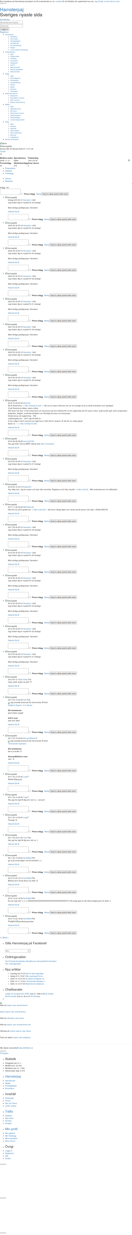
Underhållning (10, 52)
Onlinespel (14, 61)
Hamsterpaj (9, 34)
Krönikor (13, 89)
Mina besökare (11, 1138)
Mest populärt (15, 67)
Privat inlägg (29, 194)
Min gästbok (10, 1133)
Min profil (11, 1128)
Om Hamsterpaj (15, 45)
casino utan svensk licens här (19, 1024)
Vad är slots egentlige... (35, 973)
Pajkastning (14, 137)
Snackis (13, 126)
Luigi (25, 776)
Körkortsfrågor (15, 117)
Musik (12, 87)
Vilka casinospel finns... (34, 976)
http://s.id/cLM (39, 509)
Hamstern (27, 200)
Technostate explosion (17, 743)
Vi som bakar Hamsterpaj (19, 50)
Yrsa (25, 837)
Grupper (8, 1123)
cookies (59, 1)
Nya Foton (9, 1118)
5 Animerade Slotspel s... (36, 981)
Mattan (7, 104)
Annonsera (14, 39)
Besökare (9, 181)
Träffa (7, 122)
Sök (6, 1156)
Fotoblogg (9, 173)
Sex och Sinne (11, 1103)
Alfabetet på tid (15, 109)
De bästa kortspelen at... (36, 978)
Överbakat (14, 91)
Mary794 (26, 403)
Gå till (17, 211)
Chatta (8, 1158)
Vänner (8, 178)
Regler (12, 47)
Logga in (8, 1150)
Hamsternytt (14, 43)
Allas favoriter (15, 71)
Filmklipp (13, 58)
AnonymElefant (29, 738)
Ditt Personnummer (17, 113)
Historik (11, 211)
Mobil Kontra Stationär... (35, 983)
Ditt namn (13, 111)
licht (24, 699)
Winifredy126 (28, 507)
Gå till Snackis (33, 996)
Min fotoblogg (10, 1135)
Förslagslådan (15, 41)
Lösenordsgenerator (17, 120)
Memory (13, 135)
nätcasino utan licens (15, 1018)
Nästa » (6, 937)
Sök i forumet (14, 100)
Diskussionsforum (11, 93)
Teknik (12, 85)
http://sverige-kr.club (33, 405)
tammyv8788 (28, 441)
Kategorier (14, 63)
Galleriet (13, 128)
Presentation (10, 168)
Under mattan (10, 1105)
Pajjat (7, 74)
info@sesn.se (89, 1162)
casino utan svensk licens (17, 1005)
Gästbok (8, 170)
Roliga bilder (14, 56)
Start (12, 54)
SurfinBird (27, 858)
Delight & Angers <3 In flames (20, 705)
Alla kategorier (15, 78)
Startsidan (13, 36)
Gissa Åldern (14, 130)
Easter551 (27, 487)
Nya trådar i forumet (17, 98)
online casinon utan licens (20, 1031)
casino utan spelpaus (21, 1037)
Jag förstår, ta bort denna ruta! (107, 1)
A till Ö (12, 65)
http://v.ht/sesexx (47, 443)
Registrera (9, 1153)
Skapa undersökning (17, 102)
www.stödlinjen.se (26, 1048)
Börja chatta (48, 993)
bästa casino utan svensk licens (13, 1011)
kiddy (25, 679)
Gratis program (15, 115)
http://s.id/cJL (83, 489)
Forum (8, 1100)
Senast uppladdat (16, 69)
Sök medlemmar (16, 133)
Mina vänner (10, 1141)
